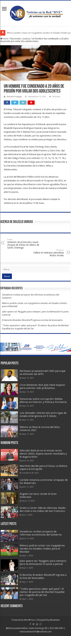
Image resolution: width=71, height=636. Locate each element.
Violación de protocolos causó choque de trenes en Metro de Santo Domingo (23, 243)
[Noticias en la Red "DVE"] (35, 13)
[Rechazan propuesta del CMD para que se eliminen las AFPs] (9, 375)
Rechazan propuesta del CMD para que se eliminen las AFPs (42, 372)
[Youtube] (37, 624)
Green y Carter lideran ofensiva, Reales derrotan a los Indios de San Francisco (43, 509)
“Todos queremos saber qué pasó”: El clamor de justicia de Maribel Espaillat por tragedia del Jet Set (42, 592)
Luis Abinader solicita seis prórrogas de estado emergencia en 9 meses (43, 414)
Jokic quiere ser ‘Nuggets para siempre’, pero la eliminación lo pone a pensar (43, 562)
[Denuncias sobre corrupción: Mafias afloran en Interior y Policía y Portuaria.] (9, 403)
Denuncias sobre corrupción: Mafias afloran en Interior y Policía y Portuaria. (43, 400)
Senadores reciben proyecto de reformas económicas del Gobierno (41, 533)
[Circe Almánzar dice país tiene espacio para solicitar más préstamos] (9, 389)
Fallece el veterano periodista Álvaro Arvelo (48, 253)
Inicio (5, 38)
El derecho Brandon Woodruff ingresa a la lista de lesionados (32, 320)
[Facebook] (30, 624)
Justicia (26, 38)
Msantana (55, 620)
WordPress (29, 620)
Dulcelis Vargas (14, 96)
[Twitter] (33, 624)
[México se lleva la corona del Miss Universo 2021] (9, 431)
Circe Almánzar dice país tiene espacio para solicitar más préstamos (42, 386)
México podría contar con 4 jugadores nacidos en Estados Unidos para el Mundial (42, 548)
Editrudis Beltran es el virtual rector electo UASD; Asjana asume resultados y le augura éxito (43, 453)
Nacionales (15, 38)
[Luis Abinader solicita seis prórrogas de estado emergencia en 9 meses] (9, 417)
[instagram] (40, 624)
